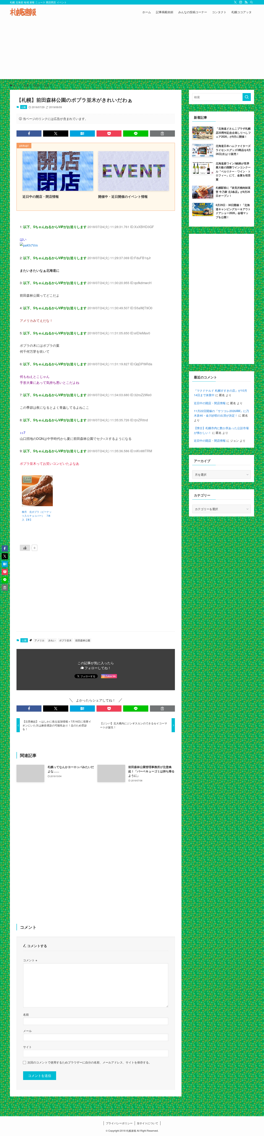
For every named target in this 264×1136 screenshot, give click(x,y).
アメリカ (39, 640)
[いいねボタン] (25, 548)
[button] (28, 133)
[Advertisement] (132, 50)
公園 (23, 107)
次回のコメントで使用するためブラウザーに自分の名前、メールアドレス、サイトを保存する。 (89, 1062)
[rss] (246, 2)
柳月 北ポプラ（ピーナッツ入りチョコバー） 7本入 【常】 (37, 515)
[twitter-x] (235, 2)
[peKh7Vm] (29, 245)
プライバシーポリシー (119, 1123)
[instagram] (240, 2)
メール (27, 1030)
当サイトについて (147, 1123)
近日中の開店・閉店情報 (210, 403)
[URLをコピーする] (162, 133)
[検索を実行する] (247, 97)
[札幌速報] (23, 12)
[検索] (251, 2)
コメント (30, 960)
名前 (26, 1014)
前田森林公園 (82, 640)
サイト (27, 1047)
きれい (51, 640)
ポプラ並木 (65, 640)
